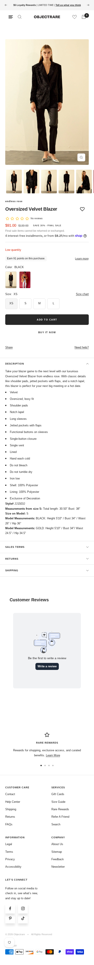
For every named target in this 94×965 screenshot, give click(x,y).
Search (55, 824)
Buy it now (47, 332)
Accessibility (13, 866)
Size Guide (58, 801)
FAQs (8, 824)
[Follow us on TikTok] (23, 918)
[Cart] (84, 17)
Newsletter (58, 866)
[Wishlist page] (74, 17)
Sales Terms (14, 547)
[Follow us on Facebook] (10, 908)
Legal (8, 844)
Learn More (53, 755)
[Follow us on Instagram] (23, 908)
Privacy (10, 859)
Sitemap (56, 851)
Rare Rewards (60, 809)
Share (9, 347)
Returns (11, 558)
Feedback (57, 859)
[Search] (20, 17)
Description (14, 363)
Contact (10, 794)
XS (11, 303)
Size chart (82, 294)
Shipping (11, 570)
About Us (57, 844)
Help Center (12, 801)
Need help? (82, 347)
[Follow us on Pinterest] (10, 918)
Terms (9, 851)
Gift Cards (57, 794)
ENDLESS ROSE (14, 201)
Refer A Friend (60, 816)
